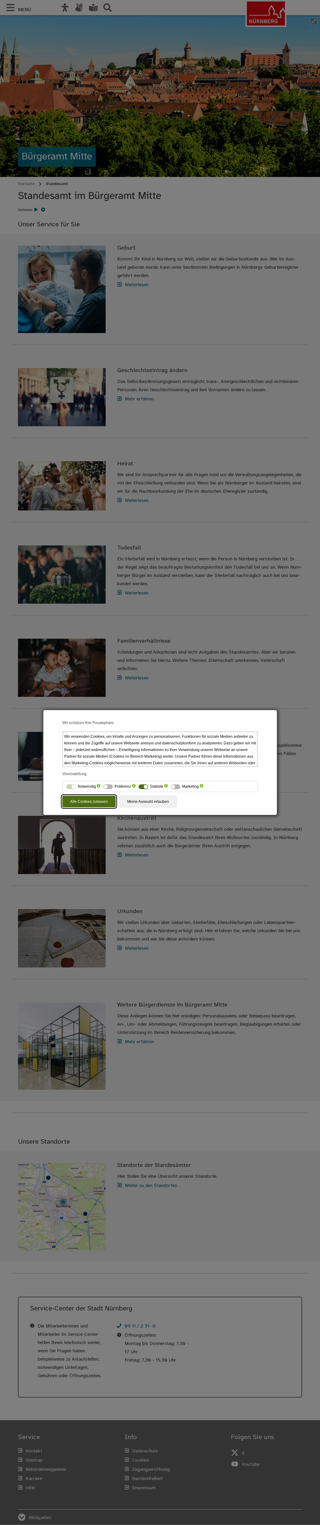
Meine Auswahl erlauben (148, 802)
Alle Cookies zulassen (89, 802)
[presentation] (98, 786)
